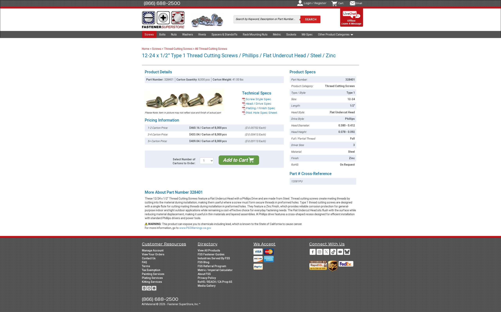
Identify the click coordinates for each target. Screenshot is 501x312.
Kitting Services (152, 281)
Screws (149, 34)
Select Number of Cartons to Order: (184, 161)
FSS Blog (203, 262)
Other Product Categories (334, 34)
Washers (187, 34)
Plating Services (152, 277)
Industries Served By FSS (214, 258)
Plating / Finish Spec (260, 108)
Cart (340, 3)
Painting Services (153, 274)
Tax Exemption (151, 270)
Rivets (202, 34)
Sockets (291, 34)
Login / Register (315, 3)
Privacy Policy (207, 277)
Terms (146, 266)
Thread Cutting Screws (178, 48)
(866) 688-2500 (162, 3)
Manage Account (152, 250)
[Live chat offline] (352, 17)
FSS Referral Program (212, 266)
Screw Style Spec (258, 99)
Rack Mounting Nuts (255, 34)
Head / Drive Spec (258, 103)
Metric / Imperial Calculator (215, 270)
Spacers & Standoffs (224, 34)
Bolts (162, 34)
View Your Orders (153, 254)
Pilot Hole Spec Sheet (261, 112)
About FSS (204, 274)
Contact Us (149, 258)
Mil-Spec (307, 34)
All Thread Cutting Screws (211, 48)
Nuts (174, 34)
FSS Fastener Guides (211, 254)
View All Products (209, 250)
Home (146, 48)
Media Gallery (206, 285)
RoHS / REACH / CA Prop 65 (215, 281)
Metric (277, 34)
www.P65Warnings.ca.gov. (195, 227)
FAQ (144, 262)
